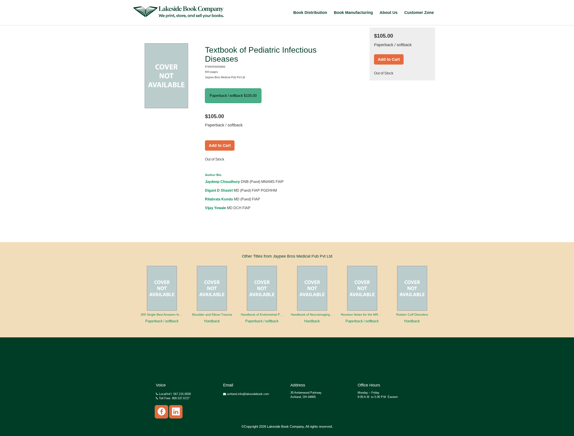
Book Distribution (310, 12)
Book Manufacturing (353, 12)
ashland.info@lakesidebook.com (247, 394)
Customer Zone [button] (419, 12)
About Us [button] (389, 12)
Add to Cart (220, 145)
